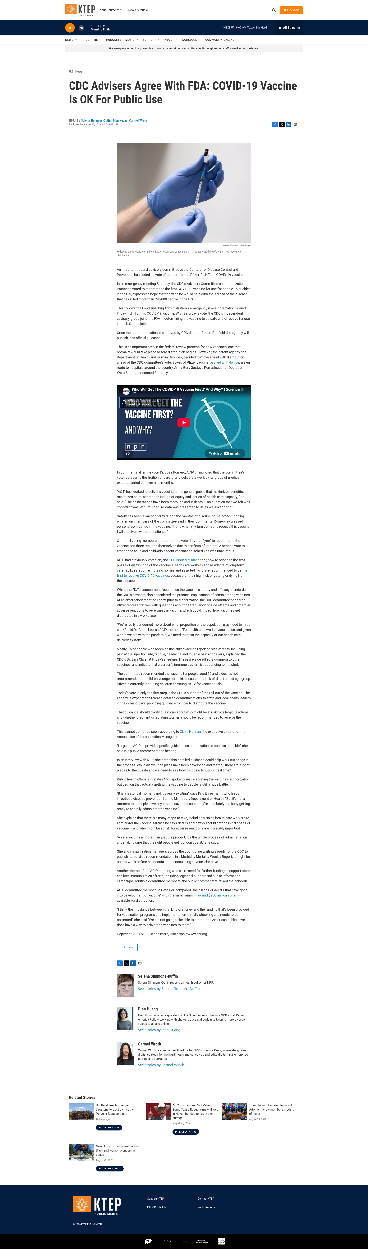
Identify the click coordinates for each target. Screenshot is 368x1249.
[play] (70, 28)
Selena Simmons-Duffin (96, 120)
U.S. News (75, 71)
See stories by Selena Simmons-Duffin (169, 988)
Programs (90, 39)
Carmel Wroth (138, 120)
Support (149, 39)
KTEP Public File (156, 1207)
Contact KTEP (206, 1198)
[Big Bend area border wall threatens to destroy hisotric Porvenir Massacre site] (81, 1111)
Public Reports (206, 1207)
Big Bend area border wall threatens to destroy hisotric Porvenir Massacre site (115, 1109)
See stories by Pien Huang (159, 1029)
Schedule (189, 39)
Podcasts (114, 39)
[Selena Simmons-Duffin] (125, 985)
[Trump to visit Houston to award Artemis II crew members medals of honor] (234, 1111)
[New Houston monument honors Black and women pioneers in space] (81, 1152)
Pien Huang (120, 120)
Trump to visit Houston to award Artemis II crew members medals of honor (271, 1109)
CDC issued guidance (184, 560)
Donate (293, 10)
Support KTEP (155, 1198)
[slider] (87, 28)
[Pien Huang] (125, 1018)
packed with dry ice (224, 362)
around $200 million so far (217, 895)
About (169, 39)
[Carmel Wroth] (125, 1053)
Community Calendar (221, 39)
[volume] (81, 28)
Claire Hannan (190, 732)
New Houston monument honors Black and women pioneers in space (117, 1150)
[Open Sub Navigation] (76, 39)
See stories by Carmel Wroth (161, 1065)
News (69, 39)
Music (130, 39)
